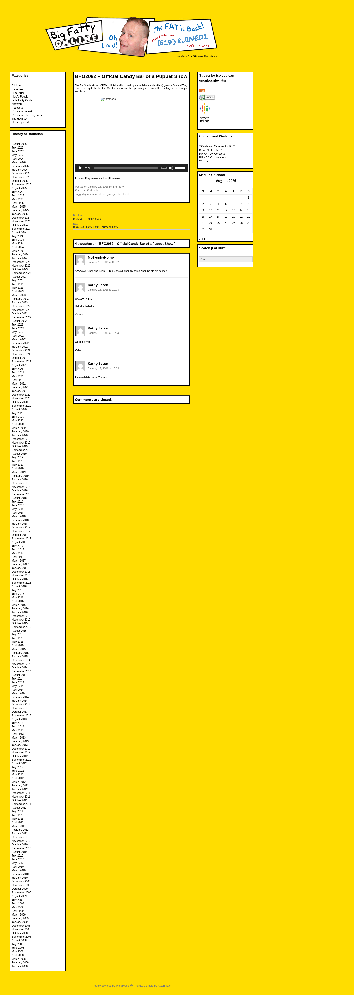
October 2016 (20, 579)
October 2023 (20, 269)
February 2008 (20, 962)
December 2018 (21, 483)
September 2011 (21, 804)
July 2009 (17, 899)
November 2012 (21, 752)
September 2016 (21, 582)
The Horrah (122, 194)
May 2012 (17, 774)
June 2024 (18, 239)
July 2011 (17, 811)
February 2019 (20, 475)
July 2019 (17, 457)
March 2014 (19, 693)
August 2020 (19, 409)
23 (203, 223)
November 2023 (21, 265)
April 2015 (18, 645)
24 (210, 223)
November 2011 (21, 796)
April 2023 (18, 291)
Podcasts (92, 190)
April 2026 (18, 158)
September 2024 (21, 228)
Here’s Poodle (20, 96)
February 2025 (20, 210)
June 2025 (18, 195)
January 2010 (20, 877)
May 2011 (17, 818)
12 (225, 210)
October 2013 (20, 711)
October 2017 (20, 534)
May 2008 (17, 951)
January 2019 (20, 479)
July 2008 (17, 944)
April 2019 (18, 468)
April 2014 (18, 689)
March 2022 (19, 339)
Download (115, 178)
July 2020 (17, 413)
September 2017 (21, 538)
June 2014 (18, 682)
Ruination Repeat (22, 111)
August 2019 (19, 453)
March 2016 (19, 604)
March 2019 (19, 472)
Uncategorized (20, 122)
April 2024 (18, 247)
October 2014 (20, 667)
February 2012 (20, 785)
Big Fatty (118, 186)
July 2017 (17, 545)
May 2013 (17, 730)
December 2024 (21, 217)
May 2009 (17, 907)
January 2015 (20, 656)
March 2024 (19, 250)
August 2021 (19, 365)
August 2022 (19, 320)
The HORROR (20, 118)
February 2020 (20, 431)
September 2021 (21, 361)
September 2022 (21, 317)
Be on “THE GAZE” (210, 150)
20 (233, 216)
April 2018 (18, 512)
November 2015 (21, 619)
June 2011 (18, 815)
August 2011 (19, 807)
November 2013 (21, 708)
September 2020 (21, 405)
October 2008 (20, 933)
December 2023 (21, 261)
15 (248, 210)
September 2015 (21, 627)
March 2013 (19, 737)
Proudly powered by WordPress (110, 985)
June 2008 (18, 947)
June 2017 (18, 549)
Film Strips (18, 92)
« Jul (202, 239)
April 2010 (18, 866)
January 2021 (20, 391)
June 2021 (18, 372)
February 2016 (20, 608)
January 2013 (20, 745)
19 (225, 216)
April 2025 (18, 202)
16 (203, 216)
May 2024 (17, 243)
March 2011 (18, 826)
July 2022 (17, 324)
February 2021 (20, 387)
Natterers (17, 104)
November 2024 (21, 221)
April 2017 (18, 556)
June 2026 (18, 151)
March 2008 (19, 958)
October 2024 (20, 225)
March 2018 (19, 516)
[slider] (180, 167)
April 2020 (18, 424)
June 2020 (18, 416)
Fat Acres (17, 89)
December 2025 (21, 173)
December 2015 (21, 615)
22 (248, 216)
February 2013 (20, 741)
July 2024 (17, 236)
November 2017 (21, 531)
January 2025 (20, 214)
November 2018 (21, 486)
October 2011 (19, 800)
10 (210, 210)
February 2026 (20, 166)
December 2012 (21, 748)
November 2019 (21, 442)
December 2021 (21, 350)
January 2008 (20, 966)
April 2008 (18, 955)
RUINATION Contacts (212, 153)
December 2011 (21, 792)
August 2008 (19, 940)
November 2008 (21, 929)
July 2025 (17, 191)
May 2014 (17, 686)
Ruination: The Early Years (27, 115)
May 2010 (17, 863)
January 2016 (20, 612)
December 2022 (21, 306)
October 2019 (20, 446)
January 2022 (20, 346)
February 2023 (20, 298)
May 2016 (17, 597)
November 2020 (21, 398)
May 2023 (17, 287)
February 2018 (20, 520)
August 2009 (19, 896)
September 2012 (21, 759)
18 (218, 216)
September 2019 (21, 450)
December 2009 (21, 881)
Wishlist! (204, 161)
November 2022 (21, 309)
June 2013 (18, 726)
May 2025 (17, 199)
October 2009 (20, 888)
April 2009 (18, 910)
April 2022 (18, 335)
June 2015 (18, 638)
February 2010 (20, 874)
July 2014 (17, 678)
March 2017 (19, 560)
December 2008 (21, 925)
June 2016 (18, 593)
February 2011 (20, 829)
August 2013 (19, 719)
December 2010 (21, 837)
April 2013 (18, 733)
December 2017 (21, 527)
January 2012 (20, 789)
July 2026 (17, 147)
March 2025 (19, 206)
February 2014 (20, 697)
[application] (131, 168)
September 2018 (21, 494)
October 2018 (20, 490)
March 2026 (19, 162)
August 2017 (19, 542)
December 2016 (21, 571)
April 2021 (18, 379)
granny (111, 194)
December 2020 (21, 394)
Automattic (164, 985)
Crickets (17, 85)
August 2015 (19, 630)
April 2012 (18, 778)
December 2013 (21, 704)
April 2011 (17, 822)
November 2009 (21, 885)
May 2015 (17, 641)
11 (218, 210)
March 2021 (19, 383)
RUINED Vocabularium (212, 157)
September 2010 (21, 848)
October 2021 (20, 357)
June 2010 (18, 859)
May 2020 (17, 420)
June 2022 (18, 328)
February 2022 (20, 343)
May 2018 (17, 509)
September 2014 (21, 671)
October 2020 (20, 402)
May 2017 (17, 553)
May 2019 (17, 464)
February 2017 (20, 564)
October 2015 (20, 623)
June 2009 (18, 903)
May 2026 (17, 155)
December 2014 (21, 660)
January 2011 (19, 833)
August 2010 (19, 851)
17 (210, 216)
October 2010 (20, 844)
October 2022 (20, 313)
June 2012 (18, 770)
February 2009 (20, 918)
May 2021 (17, 376)
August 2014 (19, 674)
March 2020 (19, 427)
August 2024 (19, 232)
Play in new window (96, 178)
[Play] (80, 168)
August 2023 (19, 276)
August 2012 (19, 763)
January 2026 (20, 169)
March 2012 (19, 781)
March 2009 (19, 914)
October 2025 (20, 180)
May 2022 (17, 332)
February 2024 (20, 254)
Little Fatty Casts (22, 100)
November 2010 (21, 840)
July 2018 (17, 501)
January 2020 (20, 435)
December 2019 (21, 438)
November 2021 (21, 354)
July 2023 (17, 280)
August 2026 (19, 143)
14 (241, 210)
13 (233, 210)
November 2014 (21, 663)
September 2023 (21, 273)
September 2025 (21, 184)
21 (241, 216)
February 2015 (20, 652)
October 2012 (20, 756)
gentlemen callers (94, 194)
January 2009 (20, 922)
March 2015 (19, 649)
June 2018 (18, 505)
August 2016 (19, 586)
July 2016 (17, 590)
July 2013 (17, 722)
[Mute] (171, 168)
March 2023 (19, 295)
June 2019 (18, 461)
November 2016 (21, 575)
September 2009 (21, 892)
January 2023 (20, 302)
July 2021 (17, 368)
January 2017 (20, 568)
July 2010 (17, 855)
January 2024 (20, 258)
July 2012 (17, 767)
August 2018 (19, 497)
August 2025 (19, 188)
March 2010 (19, 870)
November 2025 (21, 177)
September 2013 (21, 715)
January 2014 (20, 700)
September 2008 (21, 936)
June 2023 (18, 284)
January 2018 (20, 523)
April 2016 (18, 601)
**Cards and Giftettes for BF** (217, 146)
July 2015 (17, 634)
